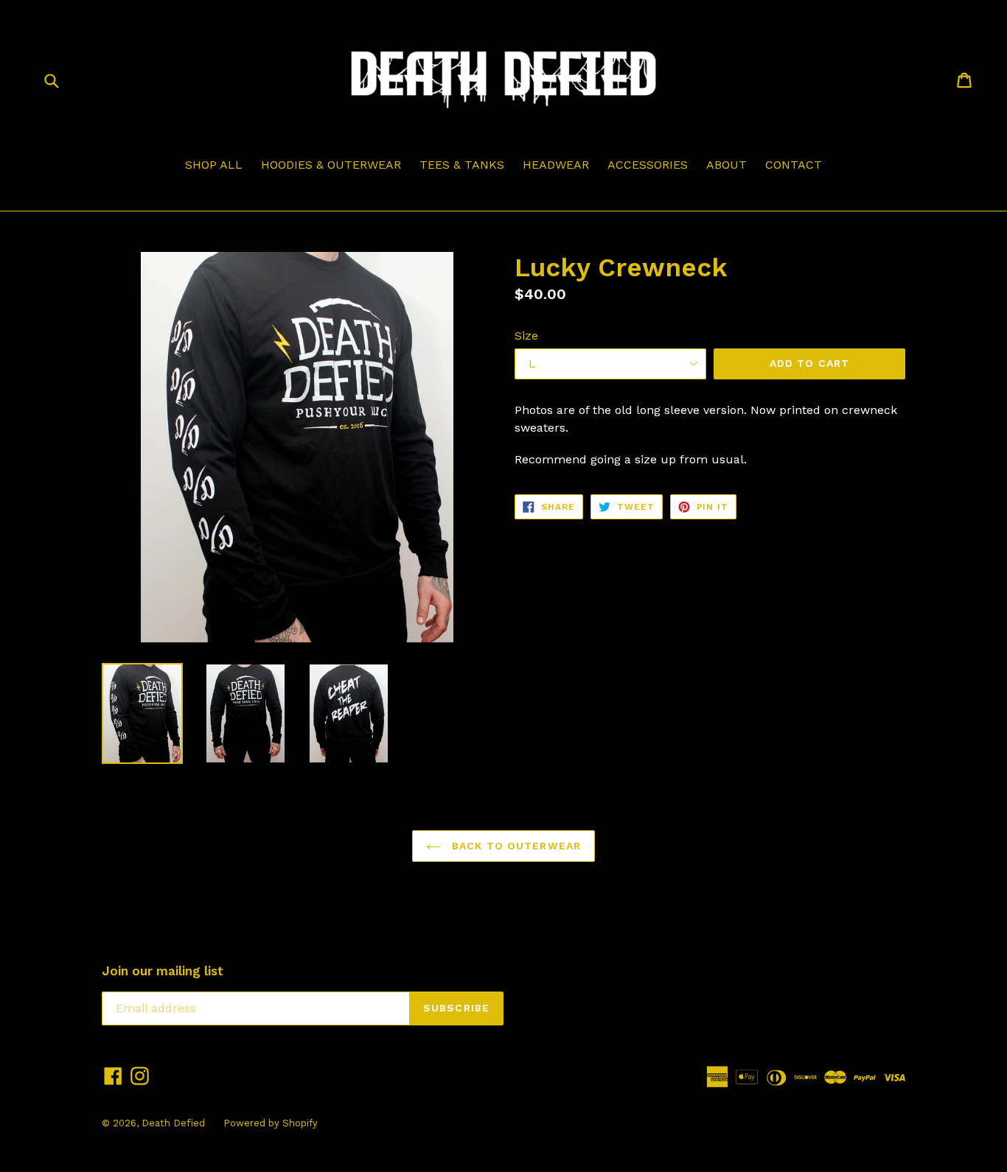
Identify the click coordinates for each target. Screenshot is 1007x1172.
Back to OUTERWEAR (514, 846)
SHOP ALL (214, 165)
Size (526, 336)
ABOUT (726, 165)
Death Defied (173, 1123)
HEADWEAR (556, 165)
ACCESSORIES (647, 165)
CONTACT (793, 165)
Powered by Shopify (270, 1123)
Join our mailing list (162, 971)
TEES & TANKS (461, 165)
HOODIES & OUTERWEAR (331, 165)
